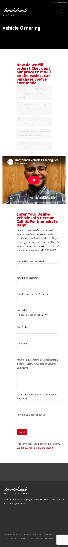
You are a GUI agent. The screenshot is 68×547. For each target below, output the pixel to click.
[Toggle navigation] (60, 11)
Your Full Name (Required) (31, 261)
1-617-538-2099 (59, 2)
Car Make (22, 310)
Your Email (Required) (28, 277)
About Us (17, 534)
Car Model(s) (23, 327)
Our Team (10, 538)
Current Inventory (32, 534)
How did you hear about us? (31, 414)
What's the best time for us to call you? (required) (37, 396)
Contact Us (33, 538)
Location (21, 538)
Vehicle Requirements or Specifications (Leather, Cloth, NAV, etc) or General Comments (37, 363)
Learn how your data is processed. (35, 447)
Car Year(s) (22, 343)
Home (7, 534)
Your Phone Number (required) (33, 294)
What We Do (49, 534)
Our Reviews (46, 538)
